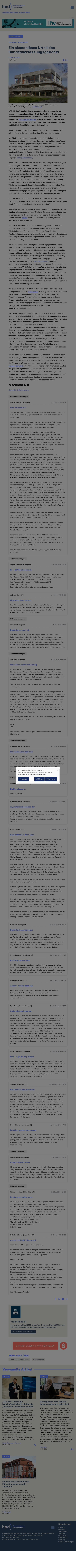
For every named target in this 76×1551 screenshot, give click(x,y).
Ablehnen (39, 779)
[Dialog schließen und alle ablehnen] (57, 769)
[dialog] (38, 775)
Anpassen (23, 779)
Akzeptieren (51, 779)
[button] (72, 8)
